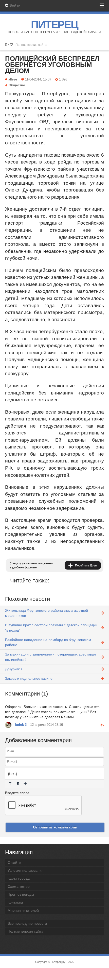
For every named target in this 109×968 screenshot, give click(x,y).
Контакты (15, 902)
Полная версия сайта (31, 44)
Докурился (14, 669)
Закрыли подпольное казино (28, 678)
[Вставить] (25, 783)
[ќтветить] (100, 725)
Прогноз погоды (21, 894)
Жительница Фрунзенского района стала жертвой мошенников (46, 613)
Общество (17, 85)
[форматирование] (10, 783)
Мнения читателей (23, 910)
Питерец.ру (58, 961)
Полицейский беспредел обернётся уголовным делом (52, 65)
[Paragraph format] (18, 783)
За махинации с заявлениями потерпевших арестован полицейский (50, 656)
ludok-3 (21, 725)
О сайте (14, 863)
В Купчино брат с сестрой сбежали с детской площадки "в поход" (51, 627)
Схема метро (19, 886)
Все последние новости (27, 923)
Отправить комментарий (55, 827)
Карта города (19, 878)
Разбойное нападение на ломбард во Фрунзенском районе (48, 642)
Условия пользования (26, 870)
